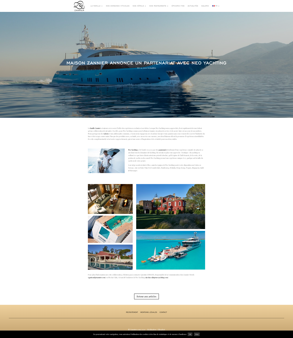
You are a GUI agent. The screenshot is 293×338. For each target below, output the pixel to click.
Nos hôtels (138, 6)
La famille (96, 6)
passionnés (162, 150)
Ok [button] (190, 334)
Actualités (193, 6)
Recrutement (132, 312)
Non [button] (196, 334)
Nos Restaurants (157, 6)
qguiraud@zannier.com (96, 277)
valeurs (106, 134)
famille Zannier (95, 128)
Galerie (205, 6)
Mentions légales (148, 312)
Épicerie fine (178, 6)
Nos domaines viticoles (118, 6)
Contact (163, 312)
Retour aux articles (146, 296)
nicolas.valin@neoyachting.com (157, 277)
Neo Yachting (133, 150)
